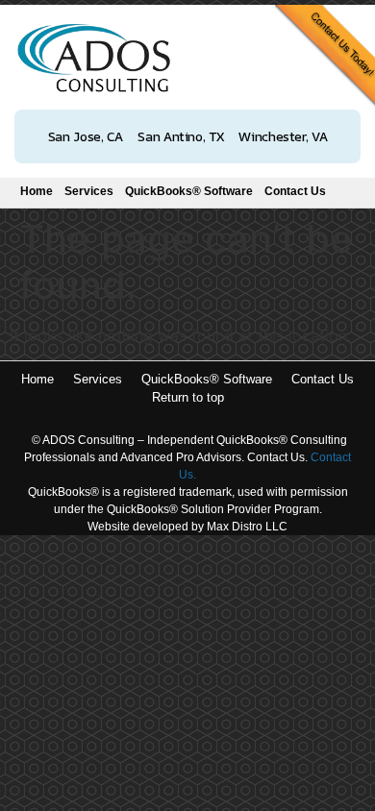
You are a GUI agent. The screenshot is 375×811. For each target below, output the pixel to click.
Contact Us (295, 191)
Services (88, 191)
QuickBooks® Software (189, 191)
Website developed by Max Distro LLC (188, 526)
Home (36, 191)
